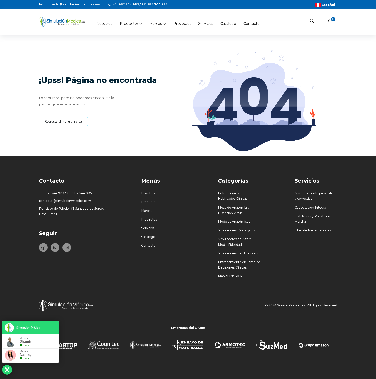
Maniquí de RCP (230, 276)
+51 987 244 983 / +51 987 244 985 (139, 4)
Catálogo (228, 23)
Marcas (155, 23)
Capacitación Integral (311, 207)
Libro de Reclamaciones (313, 230)
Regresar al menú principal (63, 121)
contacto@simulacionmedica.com (72, 4)
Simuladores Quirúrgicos (236, 230)
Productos (129, 23)
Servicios (205, 23)
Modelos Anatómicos (234, 222)
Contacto (251, 23)
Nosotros (104, 23)
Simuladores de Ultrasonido (238, 253)
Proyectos (182, 23)
